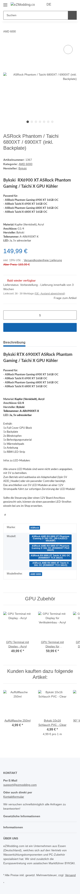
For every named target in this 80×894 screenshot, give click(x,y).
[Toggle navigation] (5, 3)
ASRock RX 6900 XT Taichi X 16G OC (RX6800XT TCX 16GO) (50, 556)
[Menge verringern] (7, 315)
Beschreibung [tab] (14, 342)
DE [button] (49, 4)
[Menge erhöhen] (72, 315)
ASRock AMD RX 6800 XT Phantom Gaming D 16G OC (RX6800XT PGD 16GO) (50, 548)
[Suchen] (72, 15)
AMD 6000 (25, 164)
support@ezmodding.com (20, 784)
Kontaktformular (13, 796)
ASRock (34, 527)
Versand (70, 875)
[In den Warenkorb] (40, 327)
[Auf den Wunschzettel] (68, 49)
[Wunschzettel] (67, 4)
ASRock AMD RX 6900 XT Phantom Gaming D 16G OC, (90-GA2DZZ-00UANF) (50, 538)
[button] (60, 4)
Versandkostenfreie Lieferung (43, 260)
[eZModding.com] (23, 5)
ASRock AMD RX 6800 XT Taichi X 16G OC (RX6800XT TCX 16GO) (50, 564)
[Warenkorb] (73, 4)
